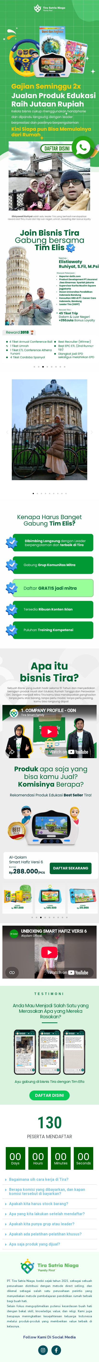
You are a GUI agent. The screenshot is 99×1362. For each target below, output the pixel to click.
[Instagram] (43, 1350)
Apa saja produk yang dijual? (34, 1244)
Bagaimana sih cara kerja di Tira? (38, 1179)
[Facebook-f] (56, 1350)
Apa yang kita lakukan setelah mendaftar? (47, 1214)
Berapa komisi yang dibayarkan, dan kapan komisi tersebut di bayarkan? (47, 1191)
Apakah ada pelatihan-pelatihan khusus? (45, 1234)
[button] (34, 367)
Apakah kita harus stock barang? (38, 1203)
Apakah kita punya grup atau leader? (41, 1224)
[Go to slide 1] (33, 493)
